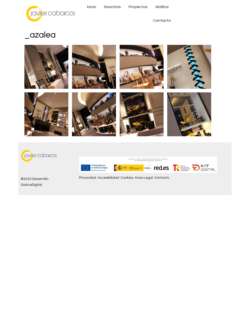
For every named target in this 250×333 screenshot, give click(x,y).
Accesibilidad (108, 177)
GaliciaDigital (31, 184)
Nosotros (112, 7)
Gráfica (161, 7)
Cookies (127, 177)
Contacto (162, 20)
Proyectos (138, 7)
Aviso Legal (144, 177)
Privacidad (87, 177)
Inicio (91, 7)
